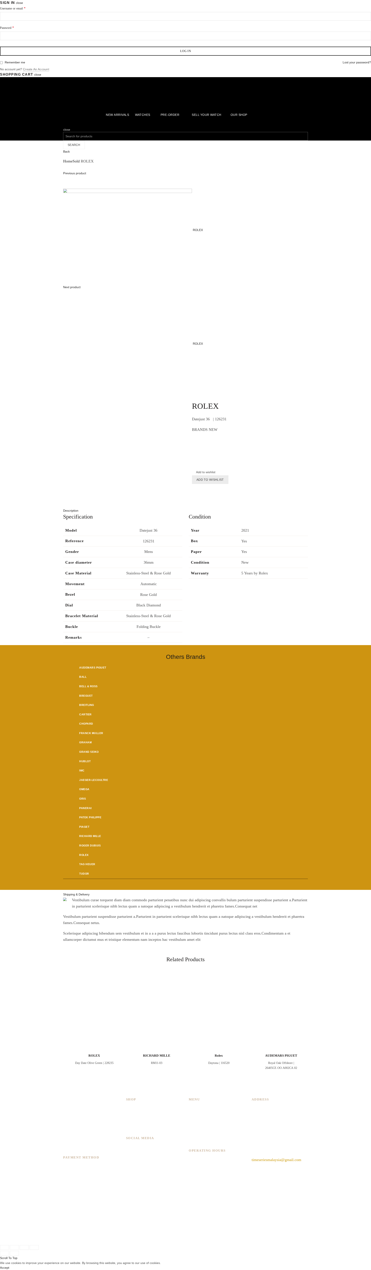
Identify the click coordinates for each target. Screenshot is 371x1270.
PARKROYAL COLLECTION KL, (279, 1108)
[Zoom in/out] (34, 1247)
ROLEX (198, 230)
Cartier (85, 714)
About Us (196, 1114)
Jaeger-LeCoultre (93, 780)
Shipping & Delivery (76, 894)
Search (74, 145)
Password (7, 27)
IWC (82, 770)
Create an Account (36, 69)
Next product (72, 287)
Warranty (196, 1139)
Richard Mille (90, 836)
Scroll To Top (8, 1258)
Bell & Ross (88, 686)
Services (195, 1120)
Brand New (135, 1120)
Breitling (86, 705)
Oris (82, 798)
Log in (185, 51)
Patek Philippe (90, 817)
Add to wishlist (210, 479)
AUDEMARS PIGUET (281, 1055)
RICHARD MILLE (156, 1055)
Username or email (13, 8)
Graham (85, 742)
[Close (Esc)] (4, 1247)
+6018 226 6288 (264, 1149)
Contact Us (197, 1132)
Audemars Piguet (92, 667)
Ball (83, 676)
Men (129, 1108)
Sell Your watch (206, 114)
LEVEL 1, (260, 1114)
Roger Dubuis (90, 845)
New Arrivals (117, 114)
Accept (4, 1267)
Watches (142, 114)
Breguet (86, 695)
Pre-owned (134, 1126)
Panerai (85, 808)
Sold (76, 161)
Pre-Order (170, 114)
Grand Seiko (89, 751)
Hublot (85, 761)
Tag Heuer (87, 864)
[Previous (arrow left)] (4, 1253)
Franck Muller (91, 733)
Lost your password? (357, 62)
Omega (84, 789)
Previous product (74, 173)
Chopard (86, 723)
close (19, 3)
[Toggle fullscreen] (24, 1247)
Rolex (84, 855)
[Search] (64, 124)
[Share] (14, 1247)
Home (68, 161)
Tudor (84, 873)
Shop (193, 1126)
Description (70, 510)
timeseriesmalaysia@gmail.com (276, 1160)
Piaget (84, 826)
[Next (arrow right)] (14, 1253)
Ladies (131, 1114)
